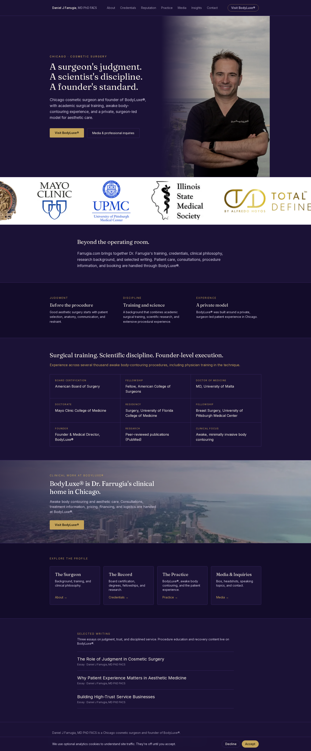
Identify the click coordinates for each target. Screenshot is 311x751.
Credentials (128, 8)
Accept (250, 744)
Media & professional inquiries (113, 133)
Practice (167, 8)
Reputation (148, 8)
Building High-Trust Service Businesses (116, 696)
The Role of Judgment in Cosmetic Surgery (120, 659)
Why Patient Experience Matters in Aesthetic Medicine (131, 677)
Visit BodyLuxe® (243, 8)
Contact (212, 8)
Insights (196, 8)
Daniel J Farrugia (74, 8)
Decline (231, 744)
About (111, 8)
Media (182, 8)
